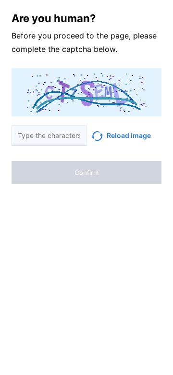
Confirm (86, 172)
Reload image (129, 135)
